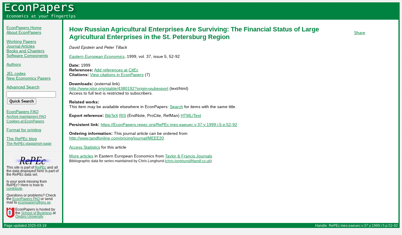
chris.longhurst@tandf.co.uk (188, 161)
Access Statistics (84, 147)
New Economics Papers (28, 78)
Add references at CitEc (116, 70)
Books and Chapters (25, 50)
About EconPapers (23, 32)
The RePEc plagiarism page (29, 143)
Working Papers (21, 41)
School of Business (36, 213)
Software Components (27, 55)
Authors (13, 64)
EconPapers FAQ (22, 111)
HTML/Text (191, 115)
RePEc (40, 167)
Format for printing (23, 129)
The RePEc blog (21, 138)
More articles (81, 156)
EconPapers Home (23, 27)
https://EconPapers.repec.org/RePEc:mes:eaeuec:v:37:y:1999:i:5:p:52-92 (169, 124)
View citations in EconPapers (117, 74)
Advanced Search (22, 87)
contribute (14, 188)
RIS (122, 115)
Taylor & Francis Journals (188, 156)
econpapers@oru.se (34, 202)
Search (176, 106)
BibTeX (111, 115)
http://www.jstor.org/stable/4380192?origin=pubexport (118, 88)
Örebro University (29, 216)
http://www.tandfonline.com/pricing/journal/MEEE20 (116, 138)
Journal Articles (20, 46)
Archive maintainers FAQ (26, 116)
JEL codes (16, 73)
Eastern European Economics (96, 56)
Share (359, 32)
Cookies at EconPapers (25, 121)
